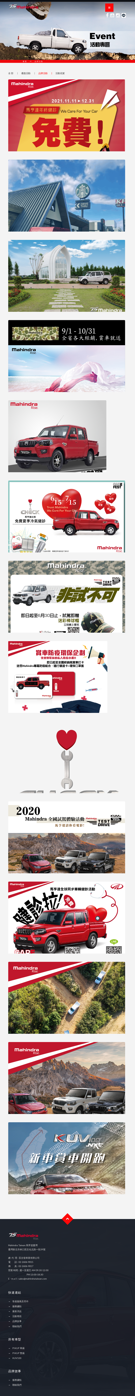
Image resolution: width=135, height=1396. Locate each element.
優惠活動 (25, 73)
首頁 (25, 61)
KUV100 (16, 1358)
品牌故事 (17, 1321)
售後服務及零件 (20, 1301)
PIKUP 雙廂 (18, 1353)
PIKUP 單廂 (18, 1348)
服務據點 (17, 1306)
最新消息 (17, 1311)
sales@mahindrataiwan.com (32, 1278)
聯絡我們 (17, 1326)
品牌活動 (43, 73)
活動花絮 (60, 73)
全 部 (10, 73)
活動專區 (17, 1316)
